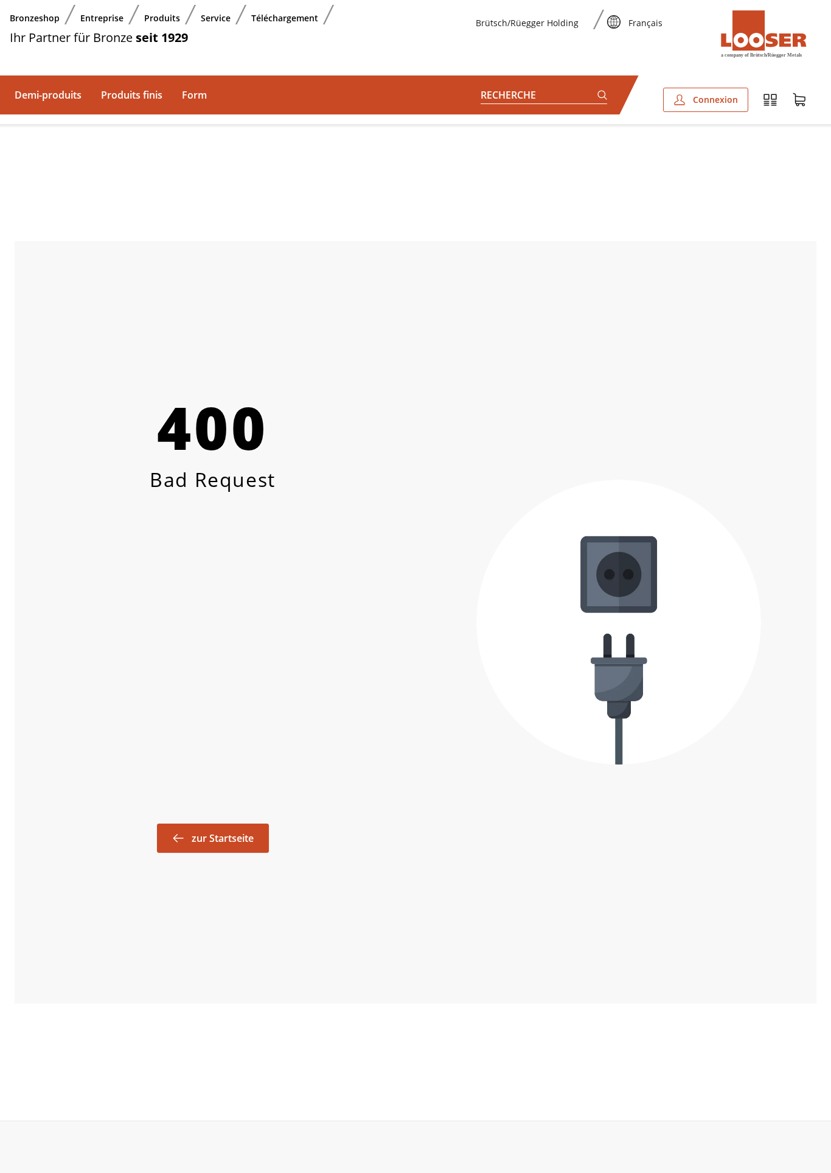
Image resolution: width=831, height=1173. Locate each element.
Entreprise (101, 18)
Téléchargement (284, 18)
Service (216, 18)
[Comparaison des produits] (770, 99)
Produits (162, 18)
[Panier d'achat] (799, 99)
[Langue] (613, 14)
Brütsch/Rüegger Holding (527, 23)
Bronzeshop (35, 18)
